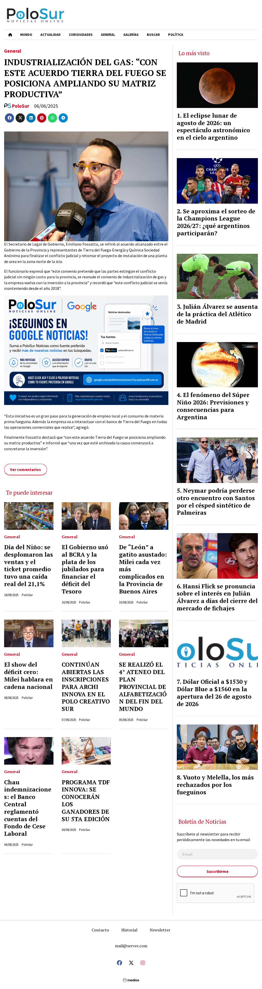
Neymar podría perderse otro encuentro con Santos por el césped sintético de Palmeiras (216, 502)
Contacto (100, 930)
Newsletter (160, 930)
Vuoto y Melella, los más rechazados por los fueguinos (215, 784)
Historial (129, 930)
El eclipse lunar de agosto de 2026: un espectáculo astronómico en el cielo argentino (213, 126)
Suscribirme (217, 871)
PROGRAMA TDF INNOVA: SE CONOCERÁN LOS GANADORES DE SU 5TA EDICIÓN (86, 800)
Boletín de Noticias (202, 822)
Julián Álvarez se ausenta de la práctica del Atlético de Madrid (217, 314)
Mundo (26, 34)
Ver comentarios (25, 469)
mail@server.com (131, 946)
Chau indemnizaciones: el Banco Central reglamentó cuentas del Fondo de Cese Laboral (27, 808)
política (175, 34)
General (108, 34)
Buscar (153, 34)
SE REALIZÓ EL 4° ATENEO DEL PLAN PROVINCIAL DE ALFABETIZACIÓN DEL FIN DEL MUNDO (143, 687)
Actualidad (50, 34)
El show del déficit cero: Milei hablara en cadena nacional (28, 675)
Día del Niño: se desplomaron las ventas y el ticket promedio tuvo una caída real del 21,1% (28, 565)
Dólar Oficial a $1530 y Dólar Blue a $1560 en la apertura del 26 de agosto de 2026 (214, 693)
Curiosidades (81, 34)
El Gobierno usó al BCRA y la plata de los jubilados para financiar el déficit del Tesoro (85, 569)
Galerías (131, 34)
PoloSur (20, 106)
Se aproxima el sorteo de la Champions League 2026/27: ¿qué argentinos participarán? (216, 222)
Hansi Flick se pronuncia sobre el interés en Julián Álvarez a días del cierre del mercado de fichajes (217, 597)
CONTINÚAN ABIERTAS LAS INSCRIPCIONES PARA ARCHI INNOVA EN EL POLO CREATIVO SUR (86, 687)
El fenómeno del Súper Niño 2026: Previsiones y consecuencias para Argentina (213, 406)
